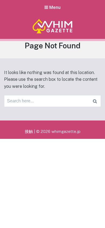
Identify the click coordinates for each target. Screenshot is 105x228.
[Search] (95, 101)
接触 (29, 131)
